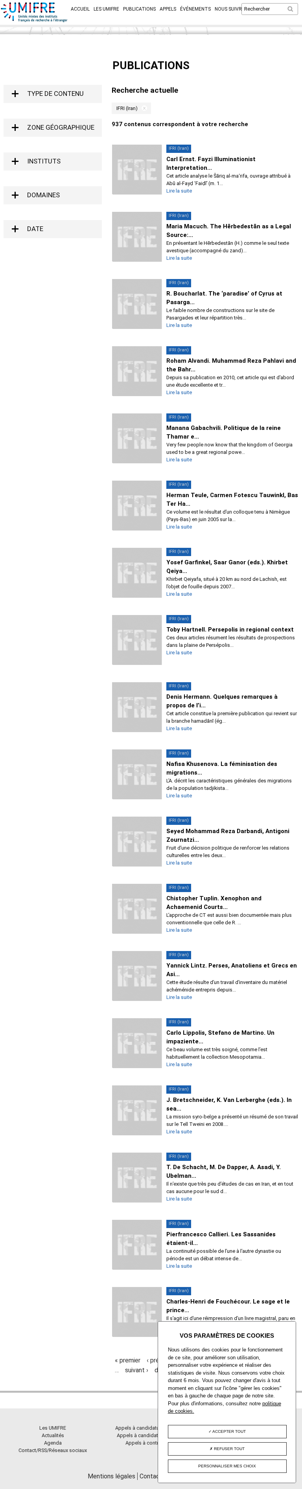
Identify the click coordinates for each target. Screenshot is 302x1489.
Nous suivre (230, 9)
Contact (151, 1476)
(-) (142, 108)
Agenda (53, 1443)
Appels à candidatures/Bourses (151, 1428)
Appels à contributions (151, 1443)
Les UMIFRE (106, 9)
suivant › (136, 1370)
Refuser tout (229, 1449)
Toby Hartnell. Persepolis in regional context (230, 629)
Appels (168, 9)
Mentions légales (111, 1476)
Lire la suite (179, 191)
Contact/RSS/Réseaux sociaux (52, 1450)
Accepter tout (229, 1431)
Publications (139, 9)
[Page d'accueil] (34, 21)
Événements (195, 9)
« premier (127, 1360)
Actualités (53, 1435)
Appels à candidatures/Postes (151, 1435)
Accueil (80, 9)
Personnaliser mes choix (227, 1466)
